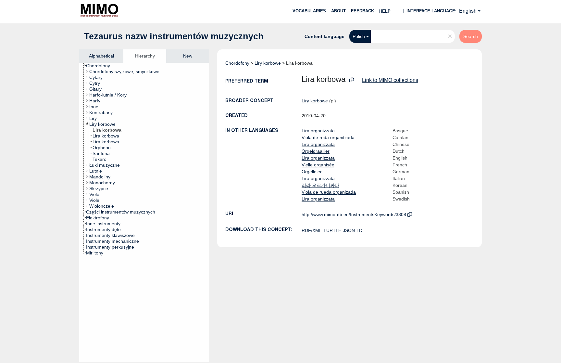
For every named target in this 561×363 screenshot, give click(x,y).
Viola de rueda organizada (329, 192)
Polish (359, 36)
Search (470, 36)
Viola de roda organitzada (328, 137)
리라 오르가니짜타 (320, 185)
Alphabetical (101, 55)
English (468, 11)
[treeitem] (101, 66)
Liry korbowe (268, 63)
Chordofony (237, 63)
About (338, 10)
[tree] (144, 212)
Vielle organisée (318, 164)
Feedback (362, 10)
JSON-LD (352, 230)
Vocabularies (309, 10)
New (187, 55)
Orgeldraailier (316, 151)
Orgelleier (312, 171)
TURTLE (332, 230)
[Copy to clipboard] (351, 80)
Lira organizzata (318, 130)
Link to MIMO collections (390, 80)
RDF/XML (312, 230)
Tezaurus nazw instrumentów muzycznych (174, 36)
